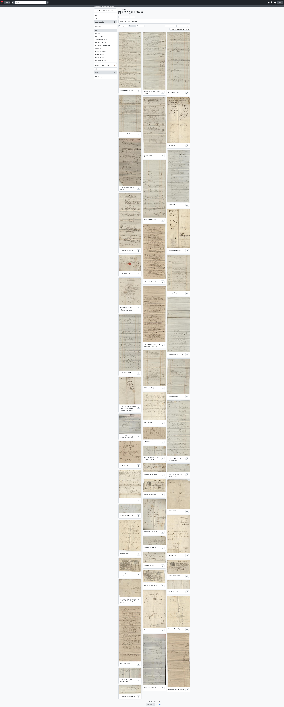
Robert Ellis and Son (105, 52)
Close (127, 9)
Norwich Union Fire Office (105, 46)
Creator (98, 27)
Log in (279, 2)
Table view (141, 26)
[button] (268, 2)
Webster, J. (105, 34)
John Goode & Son (105, 37)
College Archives (105, 22)
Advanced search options (128, 21)
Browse (7, 2)
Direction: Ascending (183, 26)
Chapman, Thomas (105, 61)
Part (105, 72)
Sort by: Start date (170, 26)
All (96, 19)
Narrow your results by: (105, 10)
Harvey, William (105, 55)
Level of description (102, 65)
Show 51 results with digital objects (180, 29)
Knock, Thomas (105, 58)
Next (160, 704)
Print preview (123, 26)
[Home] (2, 2)
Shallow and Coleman (105, 40)
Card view (133, 26)
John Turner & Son (105, 43)
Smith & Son (105, 49)
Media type (99, 77)
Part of (97, 15)
